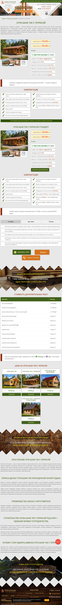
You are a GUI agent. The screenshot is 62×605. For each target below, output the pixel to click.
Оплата (51, 221)
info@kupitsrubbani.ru (55, 597)
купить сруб (24, 11)
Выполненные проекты (45, 1)
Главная (4, 18)
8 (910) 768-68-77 (46, 9)
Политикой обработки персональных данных (22, 600)
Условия (10, 221)
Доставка (31, 221)
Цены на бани (37, 1)
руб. (11, 391)
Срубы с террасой (39, 593)
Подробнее (12, 394)
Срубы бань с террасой (12, 18)
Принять (46, 600)
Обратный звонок (56, 593)
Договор (43, 252)
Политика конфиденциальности (6, 600)
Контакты (60, 1)
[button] (27, 41)
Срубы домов (31, 1)
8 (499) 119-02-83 (46, 7)
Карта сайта (5, 595)
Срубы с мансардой (34, 596)
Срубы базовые (28, 593)
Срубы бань (26, 1)
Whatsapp (40, 356)
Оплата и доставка (53, 1)
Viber (49, 356)
